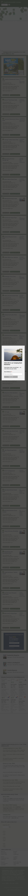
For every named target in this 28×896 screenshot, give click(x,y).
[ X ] (22, 347)
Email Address (8, 372)
